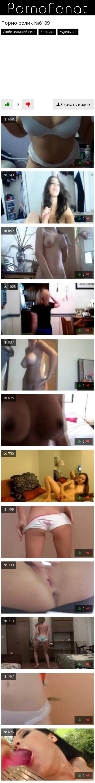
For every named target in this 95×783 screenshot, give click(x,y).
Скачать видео (75, 104)
